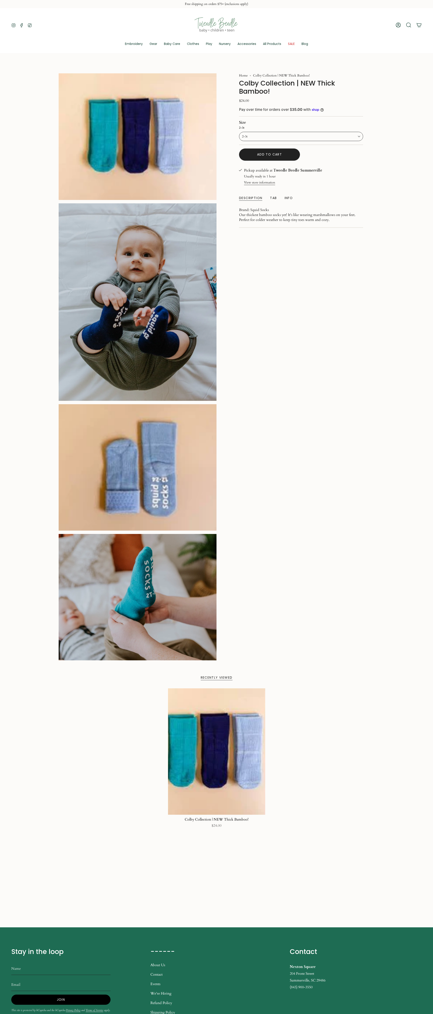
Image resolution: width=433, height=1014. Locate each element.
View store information (259, 182)
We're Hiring (160, 993)
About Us (157, 965)
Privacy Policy (73, 1010)
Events (155, 984)
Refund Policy (161, 1002)
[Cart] (419, 25)
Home (243, 75)
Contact (156, 974)
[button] (153, 44)
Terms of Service (94, 1010)
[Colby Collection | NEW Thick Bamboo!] (216, 751)
